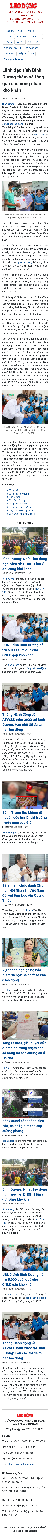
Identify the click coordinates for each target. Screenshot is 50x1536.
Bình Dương (8, 104)
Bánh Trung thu (10, 832)
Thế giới (22, 53)
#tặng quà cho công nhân (20, 510)
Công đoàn (33, 42)
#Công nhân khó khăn (18, 503)
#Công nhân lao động (18, 493)
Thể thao (8, 36)
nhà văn (29, 910)
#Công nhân (13, 490)
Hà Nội (5, 1067)
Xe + (32, 53)
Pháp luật (36, 36)
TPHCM (6, 990)
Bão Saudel (8, 1140)
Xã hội (21, 30)
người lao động (24, 262)
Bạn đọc (20, 42)
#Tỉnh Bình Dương (16, 500)
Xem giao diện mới (13, 59)
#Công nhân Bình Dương (19, 507)
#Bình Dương (13, 497)
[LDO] (25, 541)
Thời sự (8, 42)
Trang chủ (9, 30)
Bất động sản (31, 48)
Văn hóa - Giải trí (12, 48)
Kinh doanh (22, 36)
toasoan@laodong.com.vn (22, 1464)
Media (31, 30)
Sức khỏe (9, 53)
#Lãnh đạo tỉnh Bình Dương (21, 513)
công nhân (39, 134)
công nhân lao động (12, 124)
